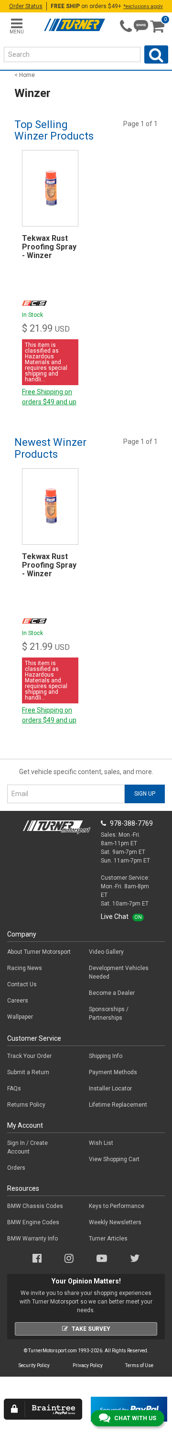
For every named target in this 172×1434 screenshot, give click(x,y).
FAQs (14, 1088)
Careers (17, 1000)
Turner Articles (108, 1238)
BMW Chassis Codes (35, 1206)
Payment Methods (113, 1072)
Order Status (26, 6)
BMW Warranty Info (32, 1238)
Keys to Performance (116, 1206)
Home (27, 75)
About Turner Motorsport (39, 952)
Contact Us (22, 984)
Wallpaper (20, 1017)
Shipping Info (105, 1056)
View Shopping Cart (114, 1159)
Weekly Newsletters (115, 1222)
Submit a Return (28, 1072)
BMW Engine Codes (33, 1222)
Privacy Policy (88, 1365)
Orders (16, 1167)
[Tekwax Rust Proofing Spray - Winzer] (50, 188)
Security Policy (34, 1365)
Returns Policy (26, 1104)
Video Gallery (106, 952)
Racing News (24, 968)
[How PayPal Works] (129, 1408)
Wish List (101, 1143)
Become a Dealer (112, 993)
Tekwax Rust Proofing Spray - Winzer (49, 247)
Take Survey (91, 1329)
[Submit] (156, 54)
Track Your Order (29, 1056)
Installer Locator (110, 1088)
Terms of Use (139, 1365)
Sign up (144, 793)
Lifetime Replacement (118, 1104)
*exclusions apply (143, 6)
